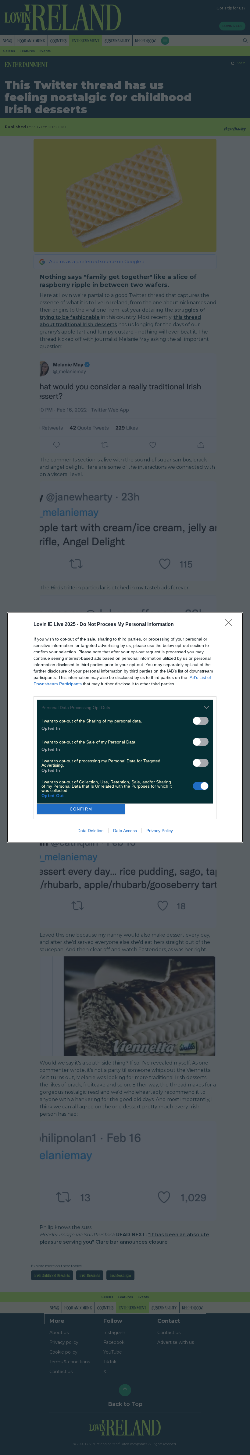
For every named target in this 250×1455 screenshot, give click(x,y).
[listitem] (125, 707)
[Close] (230, 624)
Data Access (125, 830)
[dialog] (125, 727)
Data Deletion (90, 830)
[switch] (201, 721)
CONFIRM (81, 809)
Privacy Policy (159, 830)
